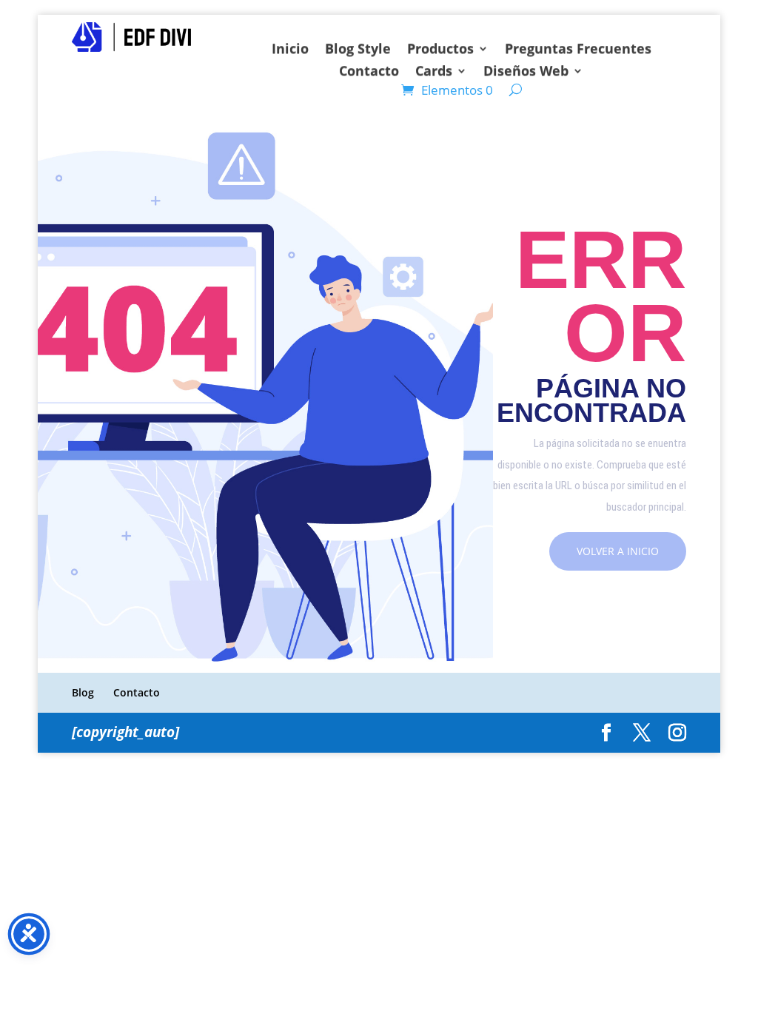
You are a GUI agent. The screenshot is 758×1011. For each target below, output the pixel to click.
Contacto (369, 72)
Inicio (290, 50)
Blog (83, 692)
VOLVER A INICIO (618, 551)
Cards (433, 72)
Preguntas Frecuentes (578, 50)
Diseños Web (525, 72)
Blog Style (358, 50)
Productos (440, 50)
